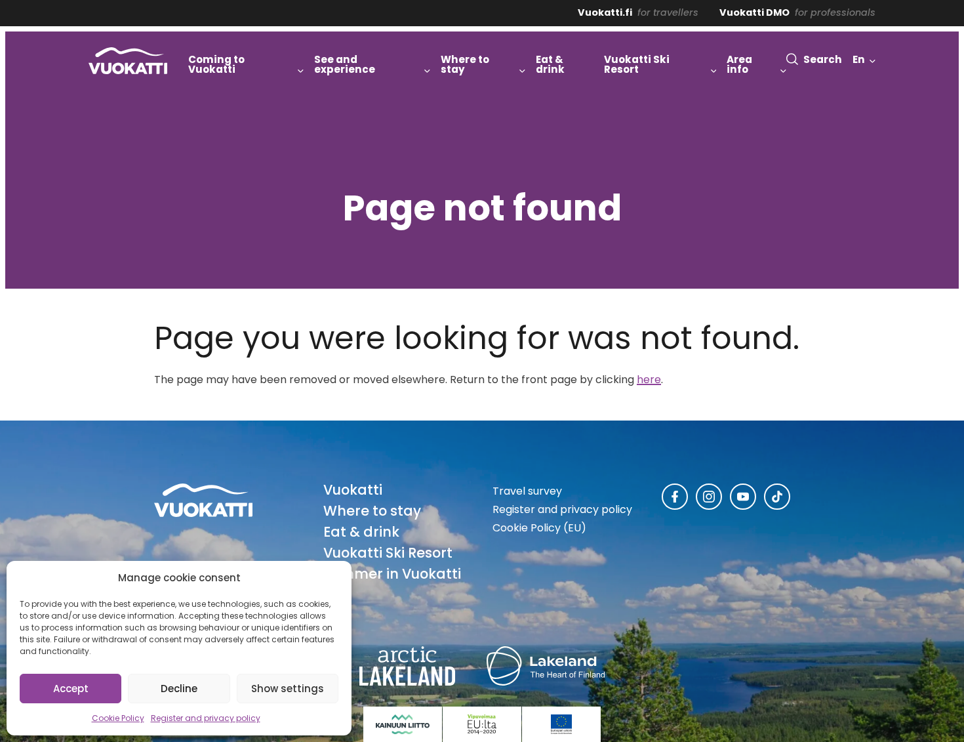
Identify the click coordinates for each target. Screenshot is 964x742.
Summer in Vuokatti (392, 573)
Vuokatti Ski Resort (387, 552)
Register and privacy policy (205, 718)
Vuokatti (352, 489)
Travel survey (527, 491)
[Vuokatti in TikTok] (777, 497)
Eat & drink (361, 531)
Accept (71, 688)
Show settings (287, 688)
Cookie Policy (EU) (539, 527)
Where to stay (372, 510)
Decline (179, 688)
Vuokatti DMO (754, 12)
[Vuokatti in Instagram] (709, 497)
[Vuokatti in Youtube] (743, 497)
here (649, 379)
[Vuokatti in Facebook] (675, 497)
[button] (814, 59)
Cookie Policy (118, 718)
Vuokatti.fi (605, 12)
